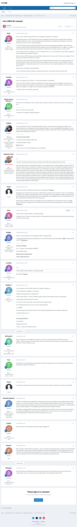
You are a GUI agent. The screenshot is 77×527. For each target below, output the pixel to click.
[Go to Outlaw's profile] (9, 428)
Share (60, 26)
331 (9, 436)
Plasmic (8, 445)
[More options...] (73, 33)
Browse (4, 8)
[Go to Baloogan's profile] (9, 473)
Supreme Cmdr (9, 154)
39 (9, 245)
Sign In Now (38, 500)
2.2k (9, 136)
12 (9, 458)
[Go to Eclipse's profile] (9, 128)
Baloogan (8, 468)
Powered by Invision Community (38, 524)
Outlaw (8, 423)
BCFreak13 (8, 336)
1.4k (9, 90)
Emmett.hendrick (8, 398)
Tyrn (8, 360)
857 (9, 411)
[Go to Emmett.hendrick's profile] (9, 403)
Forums (3, 11)
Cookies (43, 521)
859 (9, 373)
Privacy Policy (35, 521)
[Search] (74, 8)
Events (9, 11)
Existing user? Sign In (69, 3)
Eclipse (8, 123)
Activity (10, 8)
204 (9, 114)
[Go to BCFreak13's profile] (9, 341)
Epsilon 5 (9, 285)
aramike (8, 77)
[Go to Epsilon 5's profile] (9, 290)
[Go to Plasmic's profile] (9, 450)
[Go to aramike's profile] (9, 82)
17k (9, 167)
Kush (9, 25)
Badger (8, 232)
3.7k (9, 298)
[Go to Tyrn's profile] (9, 365)
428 (9, 46)
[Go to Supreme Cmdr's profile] (9, 159)
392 (9, 481)
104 (9, 349)
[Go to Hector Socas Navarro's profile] (9, 106)
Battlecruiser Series (21, 27)
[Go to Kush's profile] (4, 26)
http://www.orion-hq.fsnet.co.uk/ (24, 254)
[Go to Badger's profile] (9, 237)
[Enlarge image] (51, 85)
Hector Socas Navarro (8, 100)
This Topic (68, 8)
